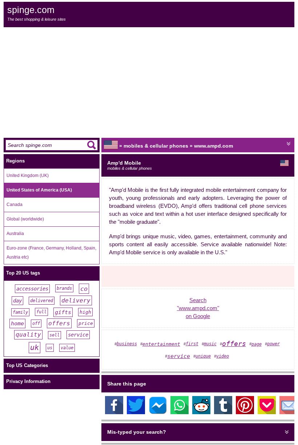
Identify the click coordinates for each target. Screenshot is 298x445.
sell (54, 335)
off (36, 323)
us (49, 347)
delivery (75, 300)
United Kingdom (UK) (28, 175)
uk (34, 347)
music (210, 343)
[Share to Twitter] (136, 412)
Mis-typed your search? (136, 432)
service (78, 335)
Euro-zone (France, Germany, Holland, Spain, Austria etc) (51, 253)
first (192, 343)
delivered (41, 300)
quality (28, 334)
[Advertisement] (149, 81)
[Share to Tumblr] (223, 412)
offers (59, 323)
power (273, 343)
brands (64, 288)
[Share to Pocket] (267, 412)
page (256, 344)
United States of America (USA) (39, 190)
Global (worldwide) (25, 219)
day (17, 301)
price (85, 323)
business (127, 343)
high (85, 312)
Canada (15, 204)
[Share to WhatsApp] (179, 412)
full (41, 311)
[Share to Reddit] (201, 412)
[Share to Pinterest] (245, 412)
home (17, 323)
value (67, 347)
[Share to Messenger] (158, 412)
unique (203, 356)
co (84, 288)
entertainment (161, 344)
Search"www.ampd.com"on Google (198, 308)
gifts (63, 312)
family (20, 312)
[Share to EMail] (288, 412)
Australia (15, 233)
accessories (32, 289)
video (222, 356)
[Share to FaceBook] (114, 412)
